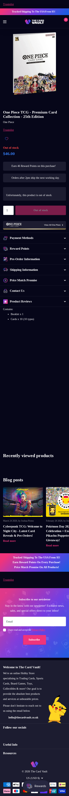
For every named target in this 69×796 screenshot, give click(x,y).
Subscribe (35, 639)
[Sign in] (57, 21)
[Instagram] (4, 734)
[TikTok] (20, 734)
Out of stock (41, 210)
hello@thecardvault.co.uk (23, 717)
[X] (13, 734)
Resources (9, 753)
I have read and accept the (26, 630)
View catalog (5, 21)
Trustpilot (8, 4)
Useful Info (10, 744)
